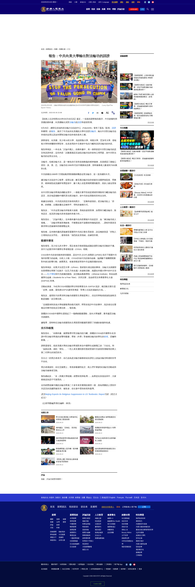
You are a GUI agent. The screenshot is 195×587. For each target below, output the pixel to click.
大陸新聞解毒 (87, 547)
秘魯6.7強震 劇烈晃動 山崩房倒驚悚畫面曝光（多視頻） (144, 96)
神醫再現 (110, 530)
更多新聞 (151, 202)
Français (120, 497)
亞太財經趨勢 (74, 544)
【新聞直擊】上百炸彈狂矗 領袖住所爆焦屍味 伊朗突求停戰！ (144, 77)
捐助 (127, 2)
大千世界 (125, 535)
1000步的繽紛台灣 (127, 542)
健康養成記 (111, 527)
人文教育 (99, 515)
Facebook (145, 2)
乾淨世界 (75, 569)
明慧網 (108, 569)
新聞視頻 (74, 515)
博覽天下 (53, 537)
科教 (58, 528)
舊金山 (89, 497)
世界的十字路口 (87, 541)
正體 (90, 2)
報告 (53, 131)
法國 (83, 497)
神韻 (70, 2)
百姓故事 (139, 547)
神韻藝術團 (55, 569)
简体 (94, 2)
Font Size (107, 112)
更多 (140, 569)
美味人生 (125, 530)
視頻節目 (73, 506)
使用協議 (81, 564)
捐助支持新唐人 (108, 507)
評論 (51, 525)
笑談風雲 (98, 521)
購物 (138, 2)
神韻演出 (53, 540)
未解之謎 (98, 518)
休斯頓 (77, 497)
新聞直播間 (134, 9)
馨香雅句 (98, 527)
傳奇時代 (139, 521)
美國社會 (62, 49)
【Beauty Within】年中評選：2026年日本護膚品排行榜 (143, 195)
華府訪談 (73, 535)
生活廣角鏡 (126, 518)
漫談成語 (98, 530)
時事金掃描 (86, 524)
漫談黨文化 (140, 549)
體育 (64, 522)
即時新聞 (53, 534)
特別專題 (124, 279)
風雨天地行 (140, 541)
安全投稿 (90, 564)
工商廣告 (139, 555)
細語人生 (85, 549)
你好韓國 (125, 524)
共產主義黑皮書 (141, 544)
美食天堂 (125, 527)
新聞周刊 (73, 532)
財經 (58, 525)
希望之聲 (84, 569)
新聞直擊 (73, 530)
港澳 (58, 519)
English (112, 497)
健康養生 (111, 515)
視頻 (93, 9)
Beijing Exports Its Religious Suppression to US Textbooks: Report (75, 394)
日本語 (136, 497)
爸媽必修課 (99, 532)
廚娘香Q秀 (125, 538)
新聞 (88, 9)
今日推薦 (124, 128)
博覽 (114, 9)
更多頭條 (151, 122)
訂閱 (144, 507)
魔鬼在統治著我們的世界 (144, 530)
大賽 (75, 2)
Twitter (149, 2)
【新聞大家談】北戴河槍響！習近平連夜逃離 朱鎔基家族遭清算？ (143, 87)
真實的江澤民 (140, 535)
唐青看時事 (86, 538)
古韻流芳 (98, 524)
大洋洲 (71, 497)
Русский (128, 497)
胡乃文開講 (111, 524)
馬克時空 (85, 544)
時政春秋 (85, 527)
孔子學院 (51, 274)
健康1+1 (110, 518)
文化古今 (98, 535)
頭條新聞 (124, 56)
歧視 (51, 328)
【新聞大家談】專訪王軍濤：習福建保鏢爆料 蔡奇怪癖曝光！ (143, 106)
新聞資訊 (49, 49)
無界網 (123, 569)
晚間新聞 (73, 527)
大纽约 (51, 497)
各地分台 (83, 2)
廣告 (121, 2)
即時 (109, 9)
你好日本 (125, 521)
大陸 (51, 528)
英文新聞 (115, 2)
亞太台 (96, 497)
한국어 (143, 497)
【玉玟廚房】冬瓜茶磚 (142, 175)
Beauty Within (126, 532)
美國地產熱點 (99, 538)
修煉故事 (139, 552)
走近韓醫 (110, 532)
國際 (51, 519)
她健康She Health (113, 521)
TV (143, 9)
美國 (55, 49)
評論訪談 (121, 9)
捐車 (133, 2)
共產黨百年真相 (141, 524)
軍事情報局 (86, 535)
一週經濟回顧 (74, 538)
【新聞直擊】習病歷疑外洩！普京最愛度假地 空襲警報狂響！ (143, 115)
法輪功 (73, 122)
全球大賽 (62, 540)
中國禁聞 (73, 524)
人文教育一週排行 (127, 207)
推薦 (103, 9)
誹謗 (80, 122)
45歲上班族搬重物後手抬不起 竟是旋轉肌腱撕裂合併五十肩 (143, 258)
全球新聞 (73, 518)
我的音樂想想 (126, 547)
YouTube (153, 2)
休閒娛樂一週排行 (127, 171)
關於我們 (54, 564)
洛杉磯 (64, 497)
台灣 (58, 522)
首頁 (42, 49)
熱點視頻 (62, 532)
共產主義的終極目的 (143, 527)
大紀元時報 (66, 569)
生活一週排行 (125, 225)
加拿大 (58, 497)
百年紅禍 (139, 538)
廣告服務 (99, 564)
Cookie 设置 (97, 584)
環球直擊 (73, 521)
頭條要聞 (53, 532)
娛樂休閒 (126, 515)
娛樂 (64, 519)
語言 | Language (104, 2)
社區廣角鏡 (74, 541)
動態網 (115, 569)
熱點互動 (85, 521)
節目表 (84, 506)
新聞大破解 (86, 532)
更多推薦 (151, 165)
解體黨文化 (124, 289)
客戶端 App (118, 564)
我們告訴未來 (125, 284)
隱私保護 (72, 564)
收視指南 (63, 564)
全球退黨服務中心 (97, 569)
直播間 (93, 506)
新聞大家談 (86, 518)
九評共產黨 (124, 293)
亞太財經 (73, 547)
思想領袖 (85, 530)
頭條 (98, 9)
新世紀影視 (132, 569)
